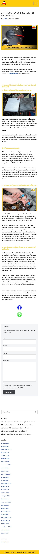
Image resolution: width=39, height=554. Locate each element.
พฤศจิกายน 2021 (6, 517)
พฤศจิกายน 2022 (6, 483)
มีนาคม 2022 (5, 508)
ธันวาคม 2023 (5, 446)
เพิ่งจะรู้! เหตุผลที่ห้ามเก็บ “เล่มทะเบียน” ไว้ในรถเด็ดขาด (16, 434)
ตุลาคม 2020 (5, 530)
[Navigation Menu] (35, 3)
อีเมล (5, 346)
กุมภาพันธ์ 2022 (5, 511)
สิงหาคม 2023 (5, 455)
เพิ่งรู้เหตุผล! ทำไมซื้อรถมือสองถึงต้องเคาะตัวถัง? (15, 428)
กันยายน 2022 (5, 490)
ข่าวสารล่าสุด (5, 542)
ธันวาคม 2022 (5, 480)
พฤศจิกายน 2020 (6, 527)
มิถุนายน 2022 (5, 499)
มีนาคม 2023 (5, 471)
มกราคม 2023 (5, 477)
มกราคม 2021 (5, 524)
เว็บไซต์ (5, 353)
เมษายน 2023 (5, 468)
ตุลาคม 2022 (5, 486)
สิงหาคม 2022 (5, 493)
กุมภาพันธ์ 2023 (5, 474)
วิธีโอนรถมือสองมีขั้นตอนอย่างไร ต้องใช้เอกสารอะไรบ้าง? (17, 425)
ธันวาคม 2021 (5, 514)
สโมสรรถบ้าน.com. (21, 552)
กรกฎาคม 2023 (5, 459)
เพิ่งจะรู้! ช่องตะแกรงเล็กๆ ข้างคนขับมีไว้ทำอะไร (14, 431)
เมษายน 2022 (5, 505)
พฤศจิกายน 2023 (6, 449)
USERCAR (5, 19)
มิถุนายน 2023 (5, 462)
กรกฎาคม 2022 (5, 496)
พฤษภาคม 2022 (6, 502)
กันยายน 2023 (5, 452)
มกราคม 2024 (5, 443)
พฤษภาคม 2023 (6, 465)
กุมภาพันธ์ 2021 (5, 521)
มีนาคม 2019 (4, 533)
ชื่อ (4, 338)
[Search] (36, 412)
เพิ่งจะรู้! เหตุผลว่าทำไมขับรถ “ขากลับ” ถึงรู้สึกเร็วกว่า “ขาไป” (18, 422)
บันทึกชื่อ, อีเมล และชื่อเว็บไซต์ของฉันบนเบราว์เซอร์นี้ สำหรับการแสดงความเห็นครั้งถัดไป (17, 387)
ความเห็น (6, 361)
